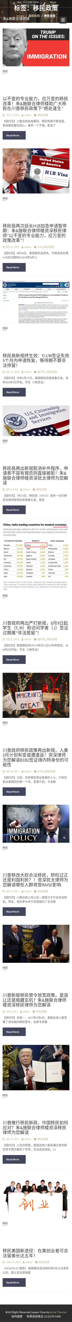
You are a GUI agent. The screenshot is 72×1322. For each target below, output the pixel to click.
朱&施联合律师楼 (16, 18)
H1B (40, 247)
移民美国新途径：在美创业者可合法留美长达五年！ (35, 1253)
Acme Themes (58, 1312)
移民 (5, 71)
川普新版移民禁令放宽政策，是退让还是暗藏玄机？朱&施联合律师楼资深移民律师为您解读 (35, 1000)
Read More (12, 135)
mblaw (27, 115)
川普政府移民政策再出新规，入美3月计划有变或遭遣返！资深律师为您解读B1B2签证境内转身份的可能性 (36, 757)
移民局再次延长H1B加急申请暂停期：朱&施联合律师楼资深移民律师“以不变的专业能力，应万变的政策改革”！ (35, 233)
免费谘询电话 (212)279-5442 (44, 1316)
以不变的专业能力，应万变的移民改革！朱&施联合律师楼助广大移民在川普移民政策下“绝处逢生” (35, 103)
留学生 (41, 372)
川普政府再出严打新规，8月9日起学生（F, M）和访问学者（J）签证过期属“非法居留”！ (35, 628)
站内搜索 (17, 1316)
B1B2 (41, 771)
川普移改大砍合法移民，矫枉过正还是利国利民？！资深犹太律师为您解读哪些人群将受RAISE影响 (35, 880)
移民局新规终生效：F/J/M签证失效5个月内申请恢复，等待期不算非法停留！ (36, 360)
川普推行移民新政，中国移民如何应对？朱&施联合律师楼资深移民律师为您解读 (35, 1127)
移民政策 (43, 115)
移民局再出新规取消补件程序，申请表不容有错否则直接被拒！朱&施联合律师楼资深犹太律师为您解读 (35, 475)
